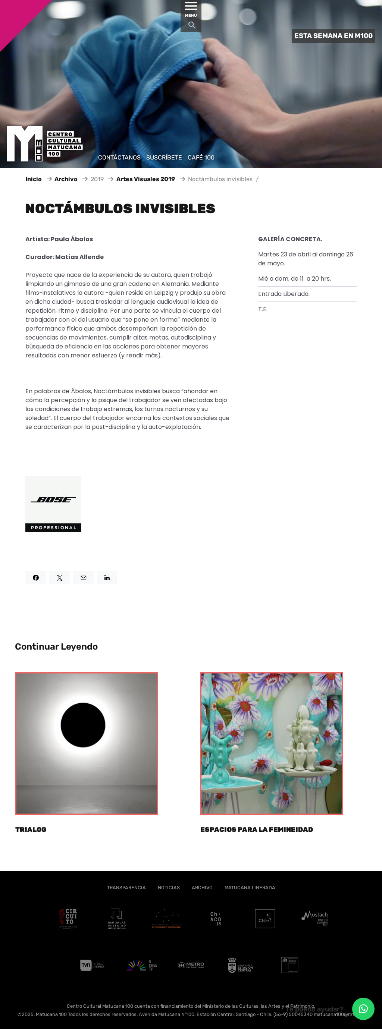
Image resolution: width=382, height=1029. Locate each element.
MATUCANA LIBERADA (250, 887)
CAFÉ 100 (201, 157)
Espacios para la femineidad (256, 830)
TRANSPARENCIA (126, 887)
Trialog (31, 830)
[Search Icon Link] (192, 27)
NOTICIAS (169, 887)
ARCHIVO (202, 887)
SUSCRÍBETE (164, 157)
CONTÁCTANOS (119, 157)
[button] (363, 1009)
